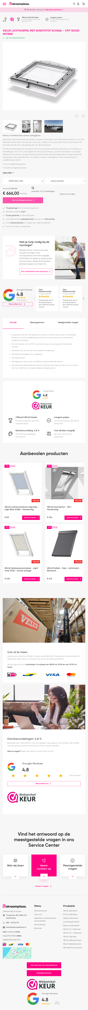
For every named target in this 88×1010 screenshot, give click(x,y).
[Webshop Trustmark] (12, 19)
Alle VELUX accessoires (72, 948)
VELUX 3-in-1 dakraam (72, 933)
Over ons (38, 914)
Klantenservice (40, 911)
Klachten (38, 928)
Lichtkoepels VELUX (71, 922)
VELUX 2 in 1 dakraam (72, 929)
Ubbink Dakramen (70, 918)
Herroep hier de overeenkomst (44, 965)
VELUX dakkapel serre (72, 944)
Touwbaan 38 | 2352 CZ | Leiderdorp (16, 916)
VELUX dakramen (70, 911)
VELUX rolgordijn (69, 937)
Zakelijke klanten (44, 973)
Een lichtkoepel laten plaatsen (34, 271)
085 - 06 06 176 (12, 923)
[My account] (78, 3)
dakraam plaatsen (53, 9)
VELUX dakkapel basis (72, 940)
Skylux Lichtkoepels (71, 926)
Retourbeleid (39, 925)
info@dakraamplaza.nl (16, 927)
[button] (74, 4)
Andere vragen (41, 886)
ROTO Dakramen (70, 914)
